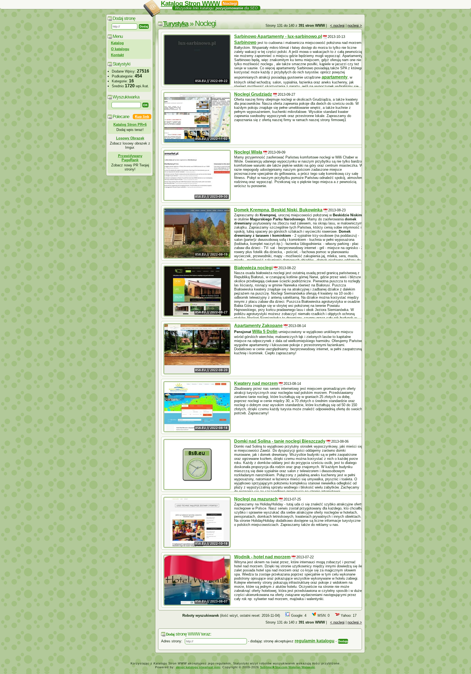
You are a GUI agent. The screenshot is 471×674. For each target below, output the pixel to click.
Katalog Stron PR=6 (130, 124)
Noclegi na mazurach (256, 499)
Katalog (117, 43)
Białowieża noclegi (253, 267)
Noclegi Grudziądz (253, 94)
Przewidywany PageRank (130, 158)
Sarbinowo (245, 42)
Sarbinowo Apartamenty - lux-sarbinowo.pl (278, 36)
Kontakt (117, 55)
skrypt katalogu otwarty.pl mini (198, 667)
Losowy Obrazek (130, 138)
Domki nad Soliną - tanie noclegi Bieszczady (279, 441)
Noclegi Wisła (248, 152)
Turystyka (175, 23)
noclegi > (355, 25)
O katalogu (120, 49)
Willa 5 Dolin (264, 331)
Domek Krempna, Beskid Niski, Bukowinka (278, 210)
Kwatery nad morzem (256, 383)
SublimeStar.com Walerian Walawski (287, 667)
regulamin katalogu (314, 641)
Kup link (142, 117)
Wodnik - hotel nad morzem (262, 557)
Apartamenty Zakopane (258, 325)
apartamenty (335, 77)
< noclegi (337, 25)
